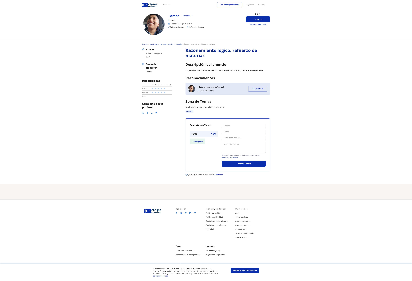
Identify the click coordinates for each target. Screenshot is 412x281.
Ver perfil (256, 89)
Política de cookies (213, 213)
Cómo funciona (241, 217)
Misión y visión (241, 229)
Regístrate (250, 5)
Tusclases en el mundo (244, 233)
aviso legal (225, 157)
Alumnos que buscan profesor (188, 255)
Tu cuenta (261, 5)
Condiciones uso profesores (217, 221)
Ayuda (237, 213)
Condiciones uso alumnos (216, 225)
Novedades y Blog (213, 250)
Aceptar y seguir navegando (245, 270)
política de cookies (160, 276)
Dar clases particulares (229, 5)
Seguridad (210, 229)
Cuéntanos (218, 175)
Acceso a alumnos (242, 225)
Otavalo (189, 112)
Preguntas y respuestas (215, 255)
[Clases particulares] (149, 8)
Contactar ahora (244, 164)
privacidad (234, 157)
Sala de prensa (241, 237)
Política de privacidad (214, 217)
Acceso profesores (242, 221)
